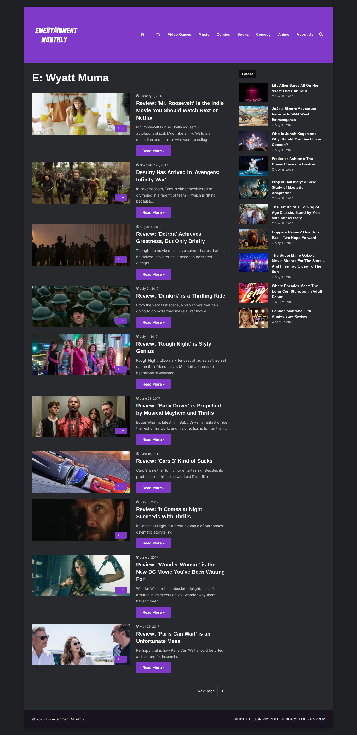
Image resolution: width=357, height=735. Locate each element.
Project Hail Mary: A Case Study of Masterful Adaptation (294, 187)
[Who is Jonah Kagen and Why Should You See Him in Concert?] (253, 141)
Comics (223, 34)
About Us (305, 34)
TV (158, 34)
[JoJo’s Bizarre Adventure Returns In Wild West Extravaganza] (253, 116)
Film (144, 34)
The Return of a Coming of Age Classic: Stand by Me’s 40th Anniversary (296, 212)
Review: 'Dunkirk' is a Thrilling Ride (180, 296)
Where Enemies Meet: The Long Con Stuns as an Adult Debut (297, 291)
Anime (283, 34)
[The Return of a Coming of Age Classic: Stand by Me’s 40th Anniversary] (253, 214)
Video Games (179, 34)
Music (204, 34)
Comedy (263, 34)
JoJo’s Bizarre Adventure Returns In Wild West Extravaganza (294, 114)
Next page (206, 691)
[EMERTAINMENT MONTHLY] (55, 34)
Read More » (154, 151)
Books (243, 34)
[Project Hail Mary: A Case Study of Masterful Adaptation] (253, 189)
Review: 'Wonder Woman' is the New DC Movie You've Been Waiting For (180, 572)
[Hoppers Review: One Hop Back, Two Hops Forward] (253, 239)
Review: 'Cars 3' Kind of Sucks (174, 461)
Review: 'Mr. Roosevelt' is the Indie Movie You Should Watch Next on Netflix (180, 110)
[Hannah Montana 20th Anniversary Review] (253, 318)
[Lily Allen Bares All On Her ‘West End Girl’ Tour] (253, 92)
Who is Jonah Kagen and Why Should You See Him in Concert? (296, 139)
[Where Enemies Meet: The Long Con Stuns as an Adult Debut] (253, 293)
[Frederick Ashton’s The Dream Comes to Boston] (253, 166)
